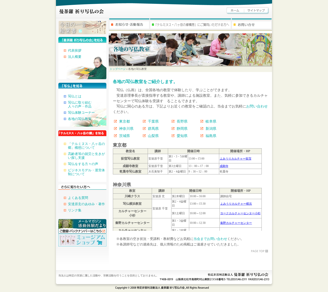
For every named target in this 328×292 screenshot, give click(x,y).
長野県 (182, 121)
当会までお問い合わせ (210, 239)
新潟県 (211, 128)
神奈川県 (126, 128)
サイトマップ (256, 11)
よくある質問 (78, 198)
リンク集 (74, 210)
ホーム (235, 11)
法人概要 (74, 57)
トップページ (118, 68)
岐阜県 (211, 121)
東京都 (124, 121)
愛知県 (182, 136)
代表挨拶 (74, 50)
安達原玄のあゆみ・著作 (86, 204)
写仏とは (74, 96)
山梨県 (153, 136)
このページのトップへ (259, 251)
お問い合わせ (257, 106)
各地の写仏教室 (79, 119)
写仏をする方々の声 (83, 164)
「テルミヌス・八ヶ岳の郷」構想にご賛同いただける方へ (190, 24)
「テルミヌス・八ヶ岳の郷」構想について (86, 145)
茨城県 (124, 136)
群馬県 (153, 128)
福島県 (211, 136)
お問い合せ (251, 24)
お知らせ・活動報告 (129, 24)
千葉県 (153, 121)
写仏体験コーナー (81, 112)
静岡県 (182, 128)
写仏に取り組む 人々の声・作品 (79, 104)
